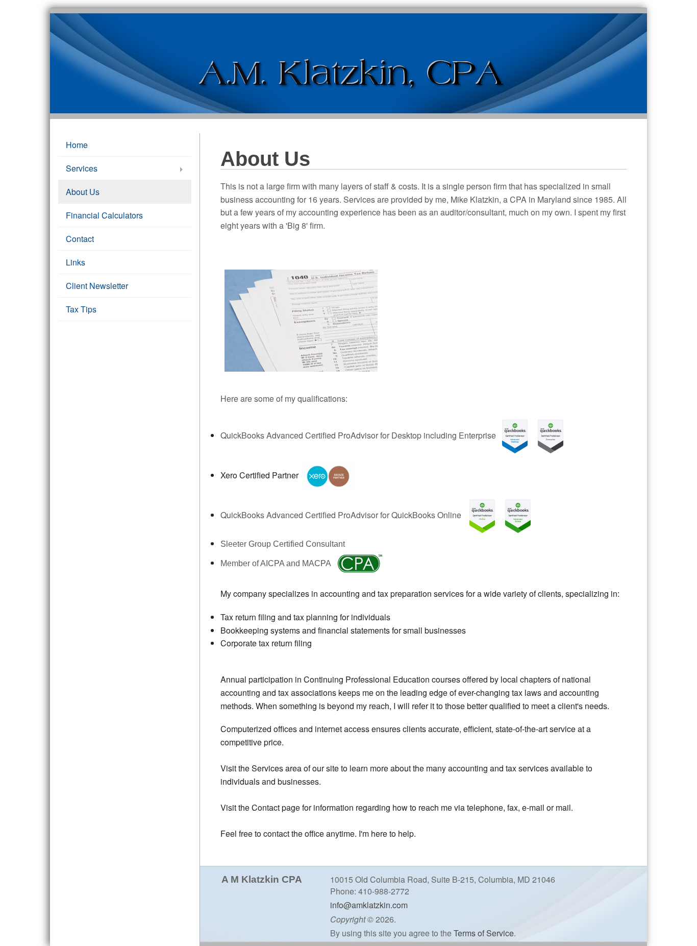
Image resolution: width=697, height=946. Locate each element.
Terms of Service (484, 933)
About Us (82, 192)
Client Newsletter (97, 286)
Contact (80, 239)
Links (75, 262)
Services (81, 168)
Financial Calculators (104, 215)
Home (77, 145)
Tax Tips (81, 309)
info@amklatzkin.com (369, 905)
